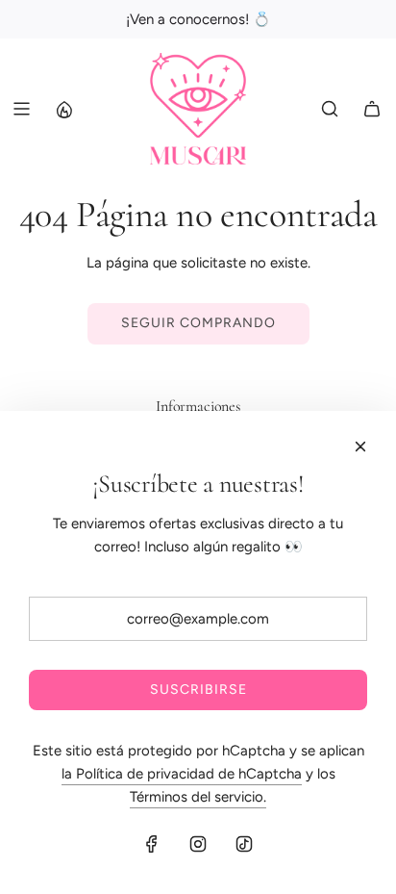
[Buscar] (330, 109)
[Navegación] (21, 109)
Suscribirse (198, 689)
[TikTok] (244, 844)
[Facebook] (152, 844)
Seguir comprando (198, 323)
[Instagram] (198, 844)
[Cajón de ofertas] (63, 109)
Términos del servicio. (198, 796)
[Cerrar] (360, 446)
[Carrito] (372, 109)
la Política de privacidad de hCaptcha (182, 773)
